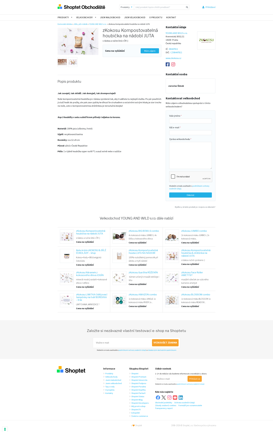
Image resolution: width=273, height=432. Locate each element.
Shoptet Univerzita (139, 380)
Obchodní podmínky (163, 402)
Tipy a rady (110, 386)
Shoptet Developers (140, 403)
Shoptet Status (137, 396)
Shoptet (134, 373)
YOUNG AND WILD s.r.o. (98, 24)
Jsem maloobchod (110, 17)
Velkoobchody (84, 17)
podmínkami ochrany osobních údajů (132, 350)
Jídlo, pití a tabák (80, 24)
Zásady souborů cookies (165, 405)
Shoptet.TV (136, 409)
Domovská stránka (65, 24)
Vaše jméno (175, 115)
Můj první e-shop (138, 406)
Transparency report (164, 408)
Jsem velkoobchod (134, 17)
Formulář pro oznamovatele (190, 405)
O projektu (155, 17)
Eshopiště (135, 413)
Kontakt (171, 17)
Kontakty (109, 393)
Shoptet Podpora (138, 383)
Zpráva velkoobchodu (179, 139)
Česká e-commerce (139, 416)
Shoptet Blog (137, 399)
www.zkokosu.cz (173, 58)
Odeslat (190, 195)
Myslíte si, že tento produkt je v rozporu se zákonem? (195, 207)
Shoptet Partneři (138, 393)
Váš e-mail (174, 127)
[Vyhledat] (187, 7)
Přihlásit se (194, 378)
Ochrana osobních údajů (184, 402)
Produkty (63, 17)
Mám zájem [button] (149, 50)
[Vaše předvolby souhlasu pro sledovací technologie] (5, 429)
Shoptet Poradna (138, 386)
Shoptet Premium (138, 376)
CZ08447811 (176, 52)
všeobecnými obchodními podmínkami (162, 350)
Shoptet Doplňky (138, 390)
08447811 (173, 49)
